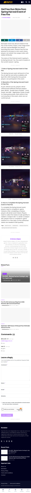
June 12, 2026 (13, 329)
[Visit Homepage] (8, 2)
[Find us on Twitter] (4, 441)
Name (3, 383)
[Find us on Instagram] (9, 441)
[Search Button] (26, 2)
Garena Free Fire (24, 225)
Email (3, 389)
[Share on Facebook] (19, 40)
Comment (4, 365)
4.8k (17, 305)
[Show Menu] (29, 2)
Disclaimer (4, 468)
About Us (3, 466)
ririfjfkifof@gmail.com (6, 341)
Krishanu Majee (6, 17)
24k (19, 280)
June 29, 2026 (14, 280)
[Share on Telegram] (11, 40)
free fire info (8, 225)
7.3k (18, 329)
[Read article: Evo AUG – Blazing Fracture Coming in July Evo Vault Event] (4, 452)
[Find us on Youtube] (6, 441)
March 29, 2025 (16, 17)
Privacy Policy (4, 470)
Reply (3, 343)
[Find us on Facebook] (1, 441)
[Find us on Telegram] (11, 441)
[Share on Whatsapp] (4, 40)
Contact (3, 475)
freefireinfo (15, 225)
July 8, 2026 (12, 305)
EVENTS (4, 273)
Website (3, 396)
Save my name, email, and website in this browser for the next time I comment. (16, 403)
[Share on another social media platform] (26, 40)
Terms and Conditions (7, 473)
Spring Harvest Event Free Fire (9, 227)
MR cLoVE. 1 (4, 339)
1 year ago (11, 339)
